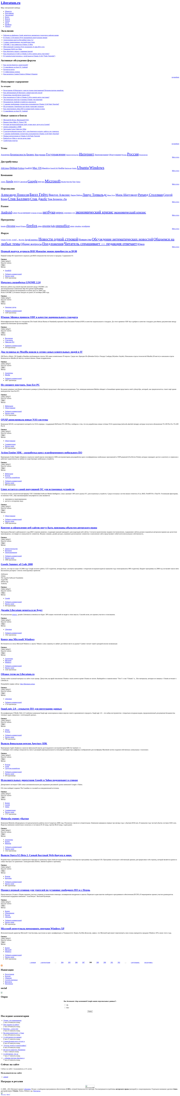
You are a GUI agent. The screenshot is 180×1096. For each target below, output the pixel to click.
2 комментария (10, 444)
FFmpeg (23, 226)
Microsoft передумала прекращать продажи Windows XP (32, 928)
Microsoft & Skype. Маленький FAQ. (16, 120)
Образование (9, 913)
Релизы (124, 155)
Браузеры (8, 878)
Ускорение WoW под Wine (12, 49)
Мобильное (9, 406)
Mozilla (63, 182)
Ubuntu (83, 167)
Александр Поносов (15, 195)
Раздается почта (9, 69)
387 (83, 962)
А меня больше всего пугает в (14, 1041)
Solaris (74, 168)
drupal (18, 226)
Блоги (7, 17)
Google (33, 181)
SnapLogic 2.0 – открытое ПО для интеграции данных (31, 708)
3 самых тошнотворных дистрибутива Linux (19, 42)
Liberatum (8, 629)
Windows (96, 167)
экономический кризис (130, 212)
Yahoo (78, 182)
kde (53, 226)
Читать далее (9, 276)
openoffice (63, 226)
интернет (27, 213)
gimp (40, 226)
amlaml (5, 1077)
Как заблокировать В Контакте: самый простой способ (22, 93)
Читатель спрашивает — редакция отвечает (100, 243)
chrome (10, 226)
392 (119, 962)
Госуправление (56, 154)
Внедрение (40, 154)
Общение (8, 978)
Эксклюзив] (9, 15)
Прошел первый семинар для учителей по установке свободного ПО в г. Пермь (45, 890)
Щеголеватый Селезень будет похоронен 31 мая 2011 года (23, 47)
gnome (46, 226)
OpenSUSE (54, 168)
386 (76, 962)
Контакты (8, 982)
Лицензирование (101, 155)
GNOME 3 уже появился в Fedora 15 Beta (18, 44)
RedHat (61, 168)
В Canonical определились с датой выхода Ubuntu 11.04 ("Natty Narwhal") (29, 56)
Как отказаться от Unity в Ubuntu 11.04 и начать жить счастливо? (26, 54)
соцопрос (68, 213)
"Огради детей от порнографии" (14, 1045)
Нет (67, 1008)
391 (112, 962)
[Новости (8, 11)
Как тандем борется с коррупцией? (15, 65)
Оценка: (4, 259)
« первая (33, 962)
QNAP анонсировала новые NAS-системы (24, 419)
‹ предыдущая (45, 962)
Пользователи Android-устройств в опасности (19, 102)
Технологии (143, 155)
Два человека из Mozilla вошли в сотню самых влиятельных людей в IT (41, 351)
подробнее (175, 77)
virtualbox (78, 226)
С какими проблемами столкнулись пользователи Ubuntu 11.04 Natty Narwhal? (31, 104)
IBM (39, 182)
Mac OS (37, 167)
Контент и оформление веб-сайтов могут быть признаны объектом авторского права (49, 527)
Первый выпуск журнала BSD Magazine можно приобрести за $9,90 (39, 251)
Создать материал (11, 980)
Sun (74, 182)
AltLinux (5, 168)
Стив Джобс (38, 199)
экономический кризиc (94, 212)
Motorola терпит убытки (15, 818)
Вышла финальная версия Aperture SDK (24, 743)
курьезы (34, 213)
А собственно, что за (10, 1054)
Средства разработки (12, 477)
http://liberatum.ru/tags (27, 684)
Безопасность (18, 154)
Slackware (68, 168)
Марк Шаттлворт (127, 194)
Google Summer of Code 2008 (17, 564)
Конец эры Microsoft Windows (17, 639)
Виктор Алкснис (59, 194)
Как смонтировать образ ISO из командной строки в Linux (24, 109)
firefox (31, 225)
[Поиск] (8, 26)
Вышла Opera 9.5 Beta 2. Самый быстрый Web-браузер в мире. (36, 855)
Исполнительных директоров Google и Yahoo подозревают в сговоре (39, 780)
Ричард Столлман (150, 195)
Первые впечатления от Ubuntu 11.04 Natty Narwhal (21, 136)
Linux (14, 213)
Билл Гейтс (38, 194)
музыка (39, 213)
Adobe (3, 182)
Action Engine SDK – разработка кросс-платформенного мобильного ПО (41, 452)
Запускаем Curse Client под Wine (14, 129)
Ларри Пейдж (76, 195)
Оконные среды (10, 307)
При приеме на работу (11, 1025)
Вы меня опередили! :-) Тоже (13, 1033)
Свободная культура (10, 140)
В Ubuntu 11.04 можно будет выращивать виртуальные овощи (25, 37)
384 (62, 962)
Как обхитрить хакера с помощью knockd (18, 51)
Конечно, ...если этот (10, 1029)
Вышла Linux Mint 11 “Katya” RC (15, 122)
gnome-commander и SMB (12, 127)
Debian (14, 167)
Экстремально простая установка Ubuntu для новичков (22, 99)
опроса (14, 614)
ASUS (16, 182)
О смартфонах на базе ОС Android (15, 67)
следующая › (135, 962)
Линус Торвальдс (94, 195)
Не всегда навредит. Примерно (14, 1050)
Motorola (8, 843)
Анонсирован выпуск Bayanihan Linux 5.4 (18, 40)
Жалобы (21, 240)
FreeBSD (28, 168)
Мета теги (175, 157)
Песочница (9, 984)
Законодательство (72, 155)
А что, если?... (12, 240)
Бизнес (30, 154)
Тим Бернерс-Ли (57, 199)
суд (73, 213)
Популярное (9, 13)
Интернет (86, 154)
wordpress (86, 226)
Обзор (7, 730)
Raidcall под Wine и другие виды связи (17, 138)
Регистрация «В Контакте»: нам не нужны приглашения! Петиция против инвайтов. (33, 90)
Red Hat (69, 182)
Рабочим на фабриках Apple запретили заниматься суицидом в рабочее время (31, 35)
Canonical (23, 182)
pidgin (72, 226)
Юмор (141, 244)
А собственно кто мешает (12, 1037)
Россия (133, 154)
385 (69, 962)
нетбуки (49, 212)
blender (3, 226)
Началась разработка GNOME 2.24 (21, 282)
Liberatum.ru (10, 3)
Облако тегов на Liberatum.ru (17, 674)
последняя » (148, 962)
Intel (42, 182)
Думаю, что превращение (12, 1020)
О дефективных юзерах (11, 72)
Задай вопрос (31, 239)
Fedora (21, 168)
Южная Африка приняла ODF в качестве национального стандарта (39, 317)
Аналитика (5, 155)
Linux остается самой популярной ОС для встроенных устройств (37, 489)
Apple (9, 181)
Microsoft (53, 181)
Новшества (85, 239)
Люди (7, 23)
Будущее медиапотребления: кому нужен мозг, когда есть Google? (26, 124)
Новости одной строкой (58, 239)
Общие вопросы (31, 244)
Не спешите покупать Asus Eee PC (20, 384)
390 (104, 962)
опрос (60, 212)
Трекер (7, 21)
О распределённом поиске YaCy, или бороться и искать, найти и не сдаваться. (31, 131)
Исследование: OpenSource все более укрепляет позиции (23, 106)
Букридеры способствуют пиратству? (16, 95)
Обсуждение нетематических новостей (122, 239)
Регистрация (9, 974)
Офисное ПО (9, 342)
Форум (7, 19)
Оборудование (115, 155)
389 (97, 962)
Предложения (53, 244)
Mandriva (46, 168)
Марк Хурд (111, 195)
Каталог (8, 976)
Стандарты (9, 340)
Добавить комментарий (13, 274)
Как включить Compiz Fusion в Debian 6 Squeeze (20, 74)
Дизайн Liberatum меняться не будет (21, 610)
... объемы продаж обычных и (13, 1058)
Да (67, 1005)
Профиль (8, 24)
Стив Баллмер (19, 199)
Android (6, 212)
